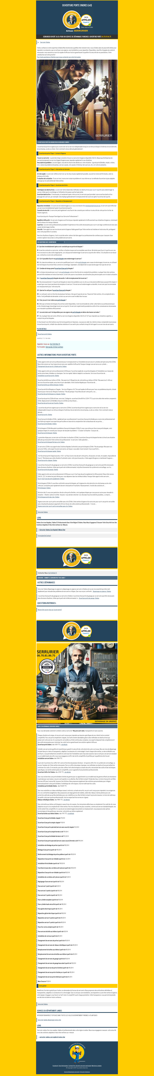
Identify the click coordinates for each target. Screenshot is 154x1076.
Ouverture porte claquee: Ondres (47, 460)
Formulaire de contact (44, 536)
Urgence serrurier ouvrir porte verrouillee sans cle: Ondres (55, 506)
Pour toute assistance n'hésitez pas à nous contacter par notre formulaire (59, 57)
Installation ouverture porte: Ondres (48, 376)
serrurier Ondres (45, 42)
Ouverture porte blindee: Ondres (47, 424)
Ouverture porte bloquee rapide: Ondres (49, 451)
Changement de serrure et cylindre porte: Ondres (52, 366)
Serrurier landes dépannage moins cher (49, 1020)
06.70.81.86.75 (55, 344)
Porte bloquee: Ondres (44, 488)
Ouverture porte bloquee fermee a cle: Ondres (51, 442)
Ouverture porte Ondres (45, 334)
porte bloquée (60, 242)
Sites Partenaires (63, 1066)
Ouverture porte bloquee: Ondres (47, 433)
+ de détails (64, 744)
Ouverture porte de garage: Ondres (48, 469)
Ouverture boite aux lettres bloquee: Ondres (50, 385)
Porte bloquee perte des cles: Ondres (48, 497)
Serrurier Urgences (85, 1072)
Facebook (55, 1066)
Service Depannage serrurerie (72, 1072)
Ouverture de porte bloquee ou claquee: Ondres (51, 394)
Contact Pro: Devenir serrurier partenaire (79, 1066)
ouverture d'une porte (61, 268)
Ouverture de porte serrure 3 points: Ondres (50, 403)
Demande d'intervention (54, 347)
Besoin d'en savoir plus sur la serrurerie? (50, 610)
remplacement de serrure (92, 206)
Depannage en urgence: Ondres (102, 591)
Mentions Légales (97, 1066)
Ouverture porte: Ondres (45, 414)
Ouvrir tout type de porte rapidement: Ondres (51, 479)
